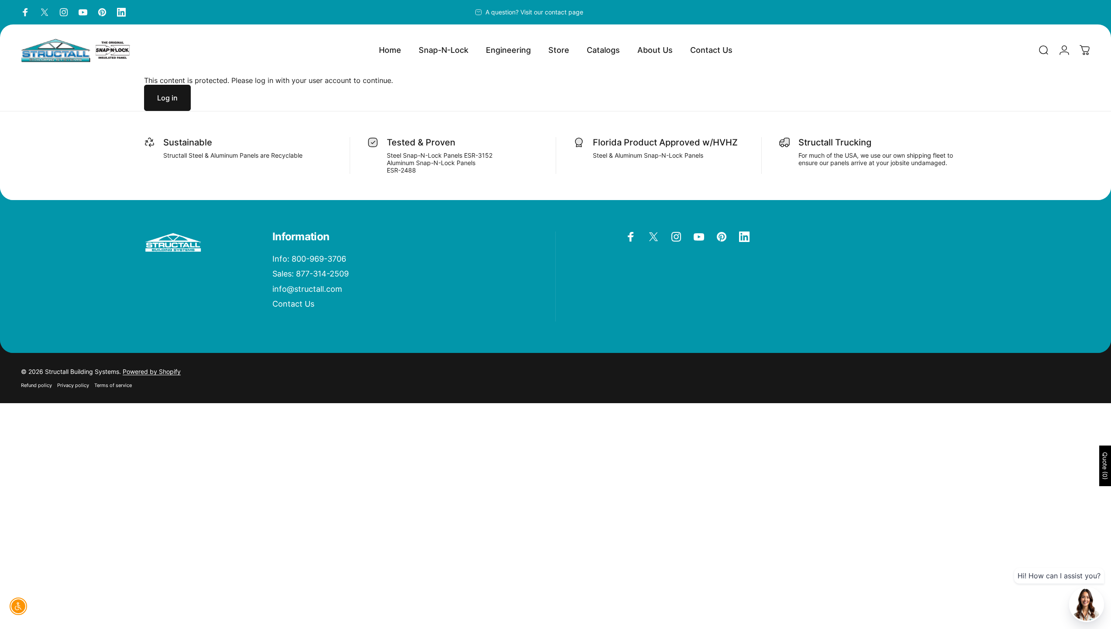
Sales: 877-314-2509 (310, 273)
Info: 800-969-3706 (309, 258)
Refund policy (36, 385)
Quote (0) (1105, 466)
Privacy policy (73, 385)
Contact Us (293, 303)
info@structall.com (307, 289)
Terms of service (113, 385)
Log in (167, 97)
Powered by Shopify (152, 371)
